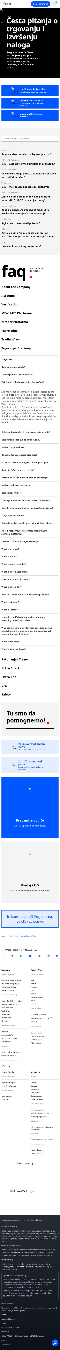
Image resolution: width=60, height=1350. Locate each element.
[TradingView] (57, 955)
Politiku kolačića (31, 1267)
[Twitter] (21, 955)
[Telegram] (39, 955)
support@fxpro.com (9, 1319)
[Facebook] (2, 955)
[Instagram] (48, 955)
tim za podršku (34, 1308)
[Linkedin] (11, 955)
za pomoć (36, 921)
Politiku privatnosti (16, 1267)
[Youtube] (30, 955)
